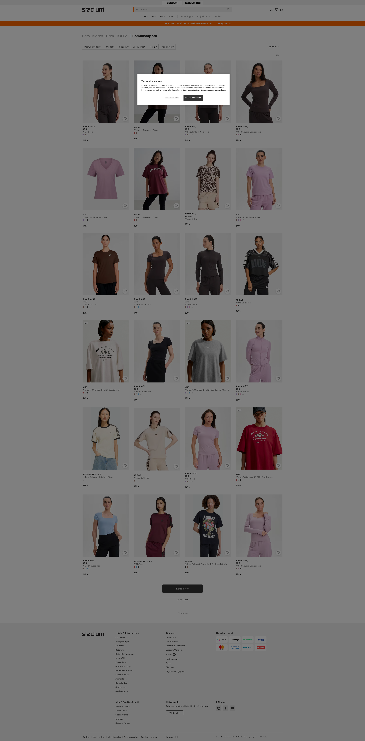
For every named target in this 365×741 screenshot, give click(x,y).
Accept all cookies (193, 98)
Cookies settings (172, 98)
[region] (183, 89)
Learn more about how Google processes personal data (204, 90)
